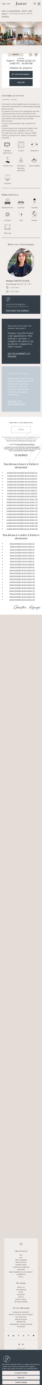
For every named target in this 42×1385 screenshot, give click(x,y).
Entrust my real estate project (21, 1315)
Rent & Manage (21, 1260)
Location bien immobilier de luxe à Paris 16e (22, 517)
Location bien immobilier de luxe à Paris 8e (22, 493)
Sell (21, 1255)
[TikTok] (23, 1335)
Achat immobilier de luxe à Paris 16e (22, 588)
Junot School (21, 1299)
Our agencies (21, 1290)
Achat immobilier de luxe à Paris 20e (22, 600)
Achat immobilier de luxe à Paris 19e (22, 597)
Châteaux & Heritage (21, 1267)
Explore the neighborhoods (17, 402)
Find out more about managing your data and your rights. (21, 440)
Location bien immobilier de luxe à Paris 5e (22, 484)
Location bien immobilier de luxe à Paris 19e (22, 526)
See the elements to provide (19, 355)
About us (21, 1287)
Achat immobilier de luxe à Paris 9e (22, 567)
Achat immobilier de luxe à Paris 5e (22, 555)
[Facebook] (18, 1335)
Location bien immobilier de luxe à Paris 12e (22, 505)
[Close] (37, 1352)
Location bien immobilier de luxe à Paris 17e (22, 520)
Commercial (21, 1274)
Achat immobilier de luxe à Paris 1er (22, 544)
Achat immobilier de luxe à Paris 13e (22, 579)
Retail (21, 1277)
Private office (21, 1262)
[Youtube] (33, 1335)
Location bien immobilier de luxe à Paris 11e (22, 502)
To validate (21, 455)
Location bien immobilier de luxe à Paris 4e (22, 481)
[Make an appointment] (39, 3)
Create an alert (21, 1319)
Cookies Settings (21, 1382)
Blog (21, 1292)
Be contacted (21, 1317)
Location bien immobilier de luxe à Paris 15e (22, 514)
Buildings (21, 1270)
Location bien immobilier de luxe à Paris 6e (22, 487)
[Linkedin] (13, 1335)
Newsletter (21, 1322)
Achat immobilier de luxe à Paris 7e (22, 561)
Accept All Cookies (21, 1373)
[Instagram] (8, 1335)
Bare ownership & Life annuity (21, 1272)
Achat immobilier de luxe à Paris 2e (22, 547)
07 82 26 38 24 (14, 287)
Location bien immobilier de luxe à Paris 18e (22, 523)
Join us (21, 1297)
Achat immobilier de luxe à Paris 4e (22, 552)
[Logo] (21, 3)
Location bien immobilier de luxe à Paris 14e (22, 511)
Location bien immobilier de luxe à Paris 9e (22, 496)
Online (21, 82)
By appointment (21, 74)
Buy (21, 1258)
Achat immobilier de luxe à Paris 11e (22, 573)
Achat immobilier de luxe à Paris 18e (22, 594)
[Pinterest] (28, 1335)
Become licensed (21, 1302)
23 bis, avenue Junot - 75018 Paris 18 (17, 306)
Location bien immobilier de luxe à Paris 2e (22, 476)
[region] (21, 1367)
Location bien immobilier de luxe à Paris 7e (22, 490)
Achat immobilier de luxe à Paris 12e (22, 576)
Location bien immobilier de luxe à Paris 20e (22, 529)
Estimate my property (21, 1312)
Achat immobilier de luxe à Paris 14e (22, 582)
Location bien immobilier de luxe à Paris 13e (22, 508)
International (21, 1265)
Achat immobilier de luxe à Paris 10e (22, 570)
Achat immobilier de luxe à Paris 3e (22, 550)
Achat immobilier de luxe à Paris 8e (22, 564)
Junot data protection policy (26, 444)
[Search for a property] (34, 3)
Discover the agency (17, 310)
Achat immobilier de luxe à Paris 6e (22, 558)
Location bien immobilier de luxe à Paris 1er (22, 473)
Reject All (21, 1378)
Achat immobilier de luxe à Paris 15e (22, 585)
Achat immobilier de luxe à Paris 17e (22, 591)
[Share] (30, 54)
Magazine (21, 1294)
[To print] (36, 54)
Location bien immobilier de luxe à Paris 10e (22, 499)
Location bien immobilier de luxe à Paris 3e (22, 479)
